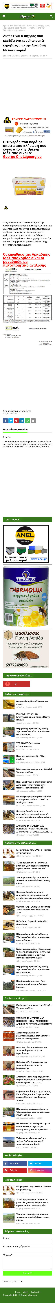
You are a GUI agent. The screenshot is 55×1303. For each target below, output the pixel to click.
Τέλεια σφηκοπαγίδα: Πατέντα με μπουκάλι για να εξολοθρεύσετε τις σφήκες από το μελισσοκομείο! (32, 865)
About (25, 1292)
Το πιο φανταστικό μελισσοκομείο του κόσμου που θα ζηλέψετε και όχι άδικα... (33, 880)
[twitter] (40, 1163)
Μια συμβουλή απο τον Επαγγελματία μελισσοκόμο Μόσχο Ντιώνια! (33, 717)
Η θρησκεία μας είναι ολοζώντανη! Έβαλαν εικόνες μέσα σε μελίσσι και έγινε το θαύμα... (33, 731)
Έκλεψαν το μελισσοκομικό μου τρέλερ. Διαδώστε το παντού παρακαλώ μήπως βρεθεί (31, 1141)
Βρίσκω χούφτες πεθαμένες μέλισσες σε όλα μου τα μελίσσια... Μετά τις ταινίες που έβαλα (33, 799)
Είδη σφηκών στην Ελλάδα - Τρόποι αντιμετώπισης (33, 851)
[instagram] (40, 1170)
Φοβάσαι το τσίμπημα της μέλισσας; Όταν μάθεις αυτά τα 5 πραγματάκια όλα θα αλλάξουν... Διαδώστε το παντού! (33, 1096)
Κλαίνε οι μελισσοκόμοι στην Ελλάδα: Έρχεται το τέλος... (34, 770)
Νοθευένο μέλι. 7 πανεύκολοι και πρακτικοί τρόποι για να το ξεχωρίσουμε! (31, 1050)
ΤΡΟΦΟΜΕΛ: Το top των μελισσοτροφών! (28, 744)
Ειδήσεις (21, 26)
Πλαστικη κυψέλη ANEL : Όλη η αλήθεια (31, 757)
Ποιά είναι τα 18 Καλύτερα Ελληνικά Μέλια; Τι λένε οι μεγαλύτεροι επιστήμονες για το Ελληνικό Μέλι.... (33, 1126)
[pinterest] (15, 1170)
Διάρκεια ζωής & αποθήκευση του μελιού (32, 702)
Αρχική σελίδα (9, 26)
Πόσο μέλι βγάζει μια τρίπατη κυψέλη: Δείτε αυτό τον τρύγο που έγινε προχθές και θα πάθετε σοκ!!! (34, 785)
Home (17, 1292)
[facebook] (15, 1163)
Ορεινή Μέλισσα (12, 56)
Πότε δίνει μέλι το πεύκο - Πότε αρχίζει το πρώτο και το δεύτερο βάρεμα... (31, 984)
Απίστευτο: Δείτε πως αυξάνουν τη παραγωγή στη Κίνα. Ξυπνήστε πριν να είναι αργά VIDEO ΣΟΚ (33, 1079)
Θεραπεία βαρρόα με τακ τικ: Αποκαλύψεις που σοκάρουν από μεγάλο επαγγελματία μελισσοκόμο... (33, 814)
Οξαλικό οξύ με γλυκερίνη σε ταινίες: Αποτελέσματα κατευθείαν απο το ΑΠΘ (33, 909)
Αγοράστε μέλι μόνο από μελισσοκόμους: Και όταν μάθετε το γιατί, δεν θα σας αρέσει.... (33, 1035)
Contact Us (35, 1292)
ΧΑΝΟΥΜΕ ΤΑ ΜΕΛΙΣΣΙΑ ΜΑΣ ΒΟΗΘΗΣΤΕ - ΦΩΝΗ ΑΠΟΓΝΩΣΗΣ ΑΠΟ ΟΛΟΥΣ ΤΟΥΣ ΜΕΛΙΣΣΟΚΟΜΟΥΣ (34, 829)
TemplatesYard (26, 1299)
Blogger (47, 1299)
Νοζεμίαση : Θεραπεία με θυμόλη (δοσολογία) (31, 923)
